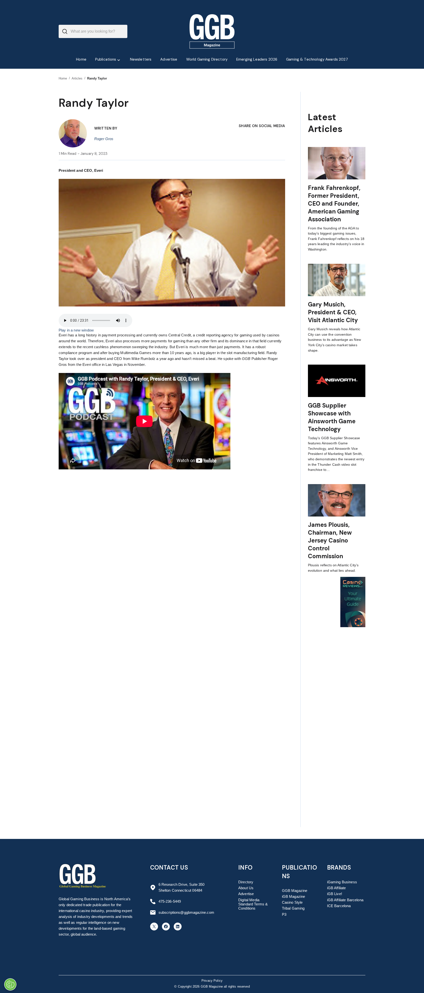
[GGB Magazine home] (212, 31)
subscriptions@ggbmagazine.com (186, 912)
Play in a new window (76, 330)
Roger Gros (104, 139)
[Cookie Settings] (10, 984)
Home (63, 78)
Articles (77, 78)
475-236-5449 (170, 901)
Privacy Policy (212, 980)
